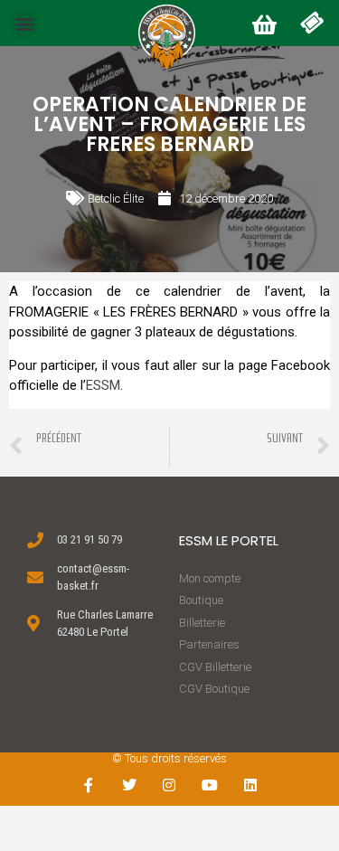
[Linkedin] (251, 785)
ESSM (103, 385)
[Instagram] (169, 785)
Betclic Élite (116, 198)
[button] (24, 23)
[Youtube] (210, 785)
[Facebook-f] (89, 785)
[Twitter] (128, 785)
